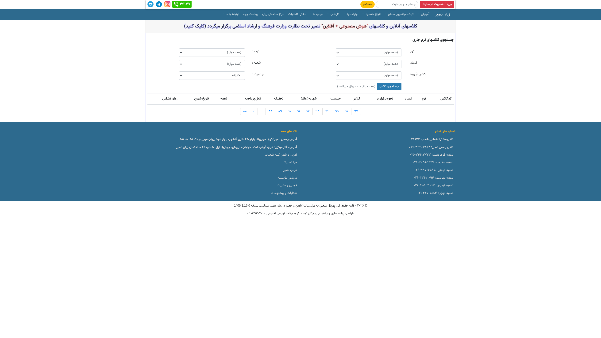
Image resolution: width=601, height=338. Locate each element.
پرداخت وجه (250, 14)
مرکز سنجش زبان (273, 14)
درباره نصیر (290, 170)
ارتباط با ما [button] (232, 14)
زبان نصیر (442, 14)
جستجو (367, 4)
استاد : (412, 62)
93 (318, 111)
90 (289, 111)
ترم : (411, 51)
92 (308, 111)
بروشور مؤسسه (287, 178)
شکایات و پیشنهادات (284, 193)
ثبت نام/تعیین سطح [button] (400, 14)
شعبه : (256, 62)
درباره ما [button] (317, 14)
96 (346, 111)
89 (280, 111)
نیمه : (255, 51)
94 (327, 111)
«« (245, 111)
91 (298, 111)
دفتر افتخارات (296, 14)
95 (337, 111)
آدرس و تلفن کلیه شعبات (281, 154)
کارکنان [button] (334, 14)
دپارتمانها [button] (352, 14)
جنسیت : (258, 74)
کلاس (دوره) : (417, 74)
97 (356, 111)
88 (270, 111)
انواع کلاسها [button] (373, 14)
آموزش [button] (424, 14)
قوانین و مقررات (287, 185)
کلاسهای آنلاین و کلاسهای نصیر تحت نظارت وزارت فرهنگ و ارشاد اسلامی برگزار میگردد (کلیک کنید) (300, 26)
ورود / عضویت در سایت (437, 4)
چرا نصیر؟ (290, 162)
